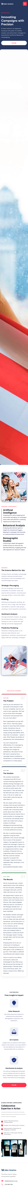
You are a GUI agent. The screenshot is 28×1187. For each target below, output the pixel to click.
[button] (25, 4)
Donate (14, 43)
